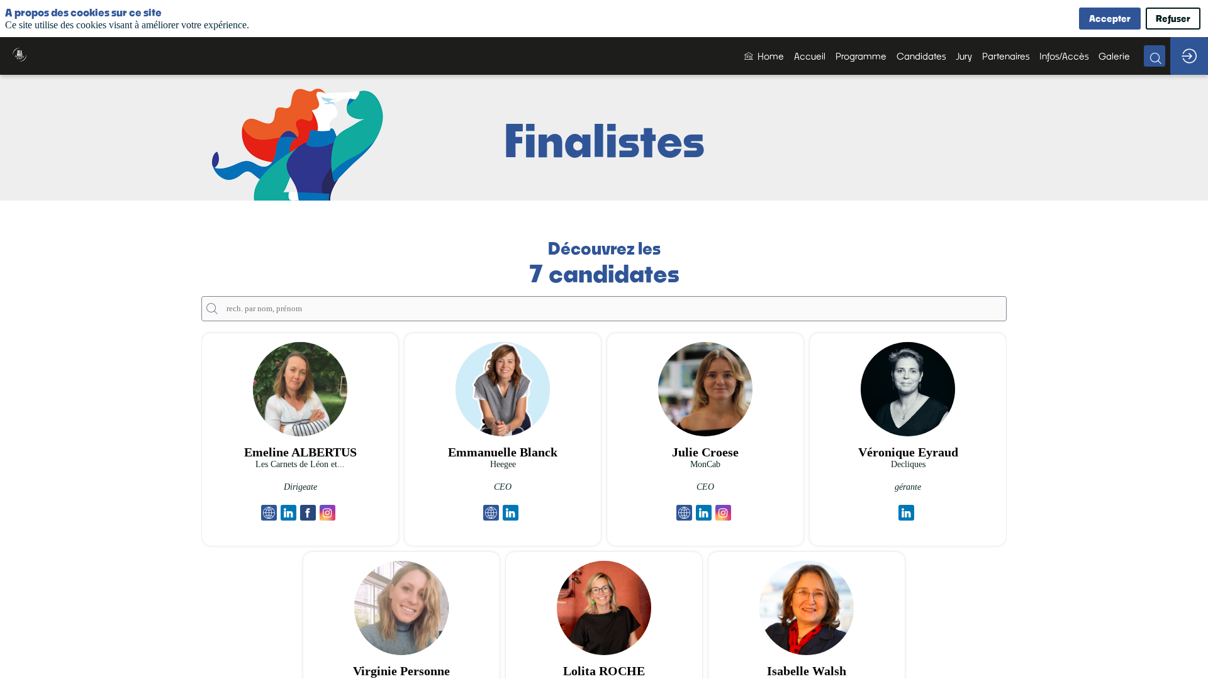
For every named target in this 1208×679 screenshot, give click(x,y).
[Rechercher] (1154, 56)
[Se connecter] (1189, 56)
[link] (764, 56)
